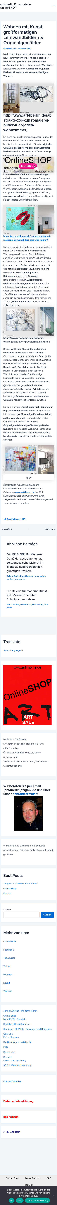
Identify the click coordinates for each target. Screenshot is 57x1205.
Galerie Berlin (13, 576)
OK (11, 1200)
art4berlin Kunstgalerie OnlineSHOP (15, 6)
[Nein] (53, 1195)
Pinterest (7, 974)
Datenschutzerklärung (14, 1060)
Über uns (8, 1034)
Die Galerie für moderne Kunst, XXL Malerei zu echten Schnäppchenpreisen (27, 595)
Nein (19, 1200)
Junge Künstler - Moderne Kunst (20, 1010)
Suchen (7, 909)
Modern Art (25, 604)
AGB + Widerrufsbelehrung (17, 1065)
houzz (6, 982)
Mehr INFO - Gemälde (14, 1019)
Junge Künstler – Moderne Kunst (20, 883)
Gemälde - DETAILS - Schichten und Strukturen (27, 1029)
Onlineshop (37, 604)
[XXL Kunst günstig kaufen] (28, 164)
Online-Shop (9, 888)
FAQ (5, 1047)
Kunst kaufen (26, 576)
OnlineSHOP (9, 941)
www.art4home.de (24, 492)
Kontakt (7, 893)
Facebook (8, 949)
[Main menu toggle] (54, 6)
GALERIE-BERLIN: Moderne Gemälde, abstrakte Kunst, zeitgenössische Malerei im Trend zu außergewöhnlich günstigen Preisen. (25, 562)
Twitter (6, 966)
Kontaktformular (24, 794)
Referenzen (9, 1052)
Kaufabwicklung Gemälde (16, 1024)
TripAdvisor (9, 958)
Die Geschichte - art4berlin (17, 1042)
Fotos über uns (11, 1037)
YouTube (7, 991)
